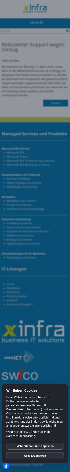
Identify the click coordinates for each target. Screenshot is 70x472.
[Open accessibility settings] (6, 465)
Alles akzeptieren (35, 455)
